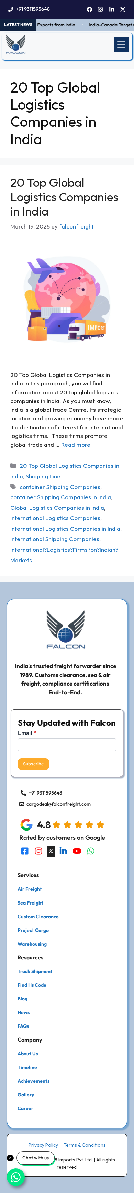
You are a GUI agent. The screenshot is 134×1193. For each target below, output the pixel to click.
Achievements (33, 1081)
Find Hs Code (32, 985)
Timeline (27, 1067)
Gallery (26, 1095)
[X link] (123, 9)
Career (25, 1108)
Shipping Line (43, 476)
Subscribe (33, 763)
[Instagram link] (100, 9)
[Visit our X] (51, 851)
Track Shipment (35, 971)
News (24, 1012)
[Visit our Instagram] (38, 851)
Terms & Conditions (85, 1145)
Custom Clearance (38, 916)
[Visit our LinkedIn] (63, 851)
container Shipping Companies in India (60, 497)
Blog (22, 999)
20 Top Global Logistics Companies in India (64, 197)
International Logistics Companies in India (65, 528)
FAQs (23, 1026)
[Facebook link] (89, 9)
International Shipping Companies (54, 538)
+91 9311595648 (33, 9)
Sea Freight (30, 903)
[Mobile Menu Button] (121, 44)
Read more (75, 444)
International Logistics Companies (55, 517)
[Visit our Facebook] (24, 851)
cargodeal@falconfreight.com (58, 804)
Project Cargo (33, 930)
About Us (28, 1053)
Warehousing (32, 944)
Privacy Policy (43, 1145)
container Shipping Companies (60, 486)
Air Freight (30, 889)
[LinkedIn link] (112, 9)
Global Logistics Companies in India (57, 507)
